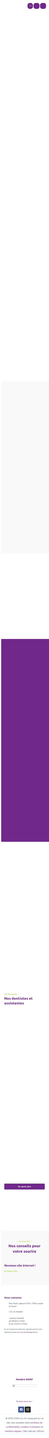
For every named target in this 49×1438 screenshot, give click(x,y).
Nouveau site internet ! (19, 1265)
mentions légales (13, 1431)
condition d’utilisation (30, 1426)
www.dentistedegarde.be (28, 1332)
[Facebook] (21, 1409)
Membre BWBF (24, 1379)
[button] (24, 1186)
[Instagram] (28, 1409)
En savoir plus (10, 1271)
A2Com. (40, 1431)
